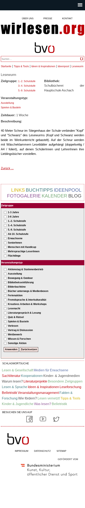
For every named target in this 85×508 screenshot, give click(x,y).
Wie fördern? (27, 398)
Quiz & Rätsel (16, 317)
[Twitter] (56, 421)
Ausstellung (7, 103)
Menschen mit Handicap (22, 247)
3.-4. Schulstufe (26, 85)
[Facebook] (29, 421)
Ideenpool (63, 66)
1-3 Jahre (13, 212)
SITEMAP (61, 451)
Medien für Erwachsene (51, 370)
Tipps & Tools (21, 66)
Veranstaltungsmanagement (38, 392)
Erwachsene (15, 238)
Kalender (54, 195)
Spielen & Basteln (11, 107)
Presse (47, 18)
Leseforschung (70, 387)
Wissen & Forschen (19, 338)
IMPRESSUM (21, 451)
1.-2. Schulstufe (26, 81)
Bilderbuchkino (17, 286)
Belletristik (9, 392)
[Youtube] (43, 421)
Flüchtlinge (14, 255)
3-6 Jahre (13, 216)
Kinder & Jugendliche (17, 404)
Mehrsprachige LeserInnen (23, 251)
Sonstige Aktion (17, 343)
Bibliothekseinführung (21, 282)
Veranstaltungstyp (11, 262)
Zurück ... (7, 168)
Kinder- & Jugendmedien (61, 376)
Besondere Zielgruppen (65, 381)
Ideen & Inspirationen (43, 66)
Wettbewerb (15, 334)
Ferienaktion (15, 295)
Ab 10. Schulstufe (18, 234)
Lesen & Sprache (14, 387)
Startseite (6, 66)
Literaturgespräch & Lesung (24, 312)
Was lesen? (42, 404)
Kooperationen (32, 376)
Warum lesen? (12, 381)
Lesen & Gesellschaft (17, 370)
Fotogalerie (24, 195)
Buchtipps (39, 190)
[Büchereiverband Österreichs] (44, 55)
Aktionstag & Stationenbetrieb (25, 269)
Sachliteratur (11, 376)
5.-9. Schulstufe (26, 90)
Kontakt (67, 18)
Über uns (27, 18)
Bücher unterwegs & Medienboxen (28, 291)
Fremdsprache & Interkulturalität (27, 299)
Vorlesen (13, 325)
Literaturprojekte (35, 381)
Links (18, 190)
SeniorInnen (15, 242)
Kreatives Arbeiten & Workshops (27, 304)
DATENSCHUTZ (42, 451)
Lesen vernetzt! (49, 398)
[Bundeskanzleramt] (49, 477)
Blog (74, 195)
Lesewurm (77, 66)
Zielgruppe (7, 205)
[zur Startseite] (42, 29)
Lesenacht (14, 308)
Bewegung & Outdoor (20, 278)
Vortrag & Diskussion (20, 330)
